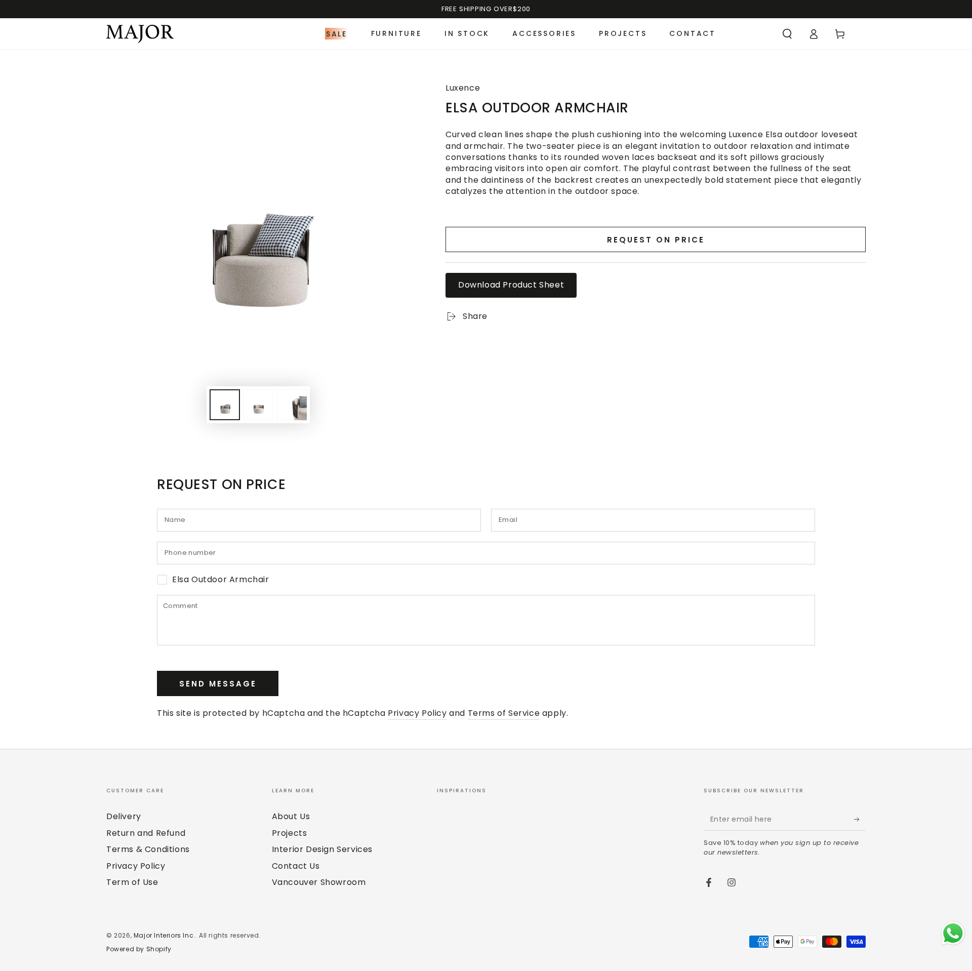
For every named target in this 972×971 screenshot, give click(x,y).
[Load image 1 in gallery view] (225, 404)
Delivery (123, 816)
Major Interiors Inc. (164, 935)
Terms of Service (504, 713)
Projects (289, 833)
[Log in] (813, 34)
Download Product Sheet (511, 285)
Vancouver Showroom (319, 882)
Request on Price (656, 239)
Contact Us (296, 866)
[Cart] (840, 34)
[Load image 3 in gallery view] (291, 404)
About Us (291, 816)
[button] (787, 34)
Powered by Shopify (139, 949)
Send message (218, 683)
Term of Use (132, 882)
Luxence (463, 88)
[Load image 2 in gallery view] (258, 404)
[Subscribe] (860, 819)
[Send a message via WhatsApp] (953, 933)
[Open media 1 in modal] (258, 219)
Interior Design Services (322, 849)
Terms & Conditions (148, 849)
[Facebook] (709, 882)
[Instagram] (731, 882)
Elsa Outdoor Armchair (220, 580)
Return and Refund (145, 833)
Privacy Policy (417, 713)
